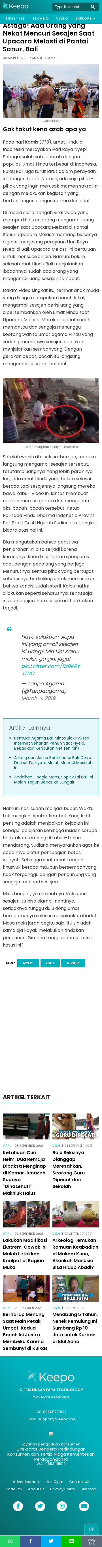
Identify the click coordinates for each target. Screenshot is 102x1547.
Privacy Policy (62, 1489)
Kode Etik (14, 1489)
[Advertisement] (51, 1032)
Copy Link (91, 1542)
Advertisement (26, 1481)
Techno (41, 18)
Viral (7, 1146)
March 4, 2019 (38, 698)
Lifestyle (15, 18)
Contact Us (79, 1481)
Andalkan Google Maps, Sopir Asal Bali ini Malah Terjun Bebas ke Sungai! (53, 779)
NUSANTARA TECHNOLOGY (57, 1389)
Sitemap (88, 1489)
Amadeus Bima (44, 58)
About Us (36, 1489)
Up (92, 1529)
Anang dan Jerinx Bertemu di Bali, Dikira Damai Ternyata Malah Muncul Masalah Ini (53, 763)
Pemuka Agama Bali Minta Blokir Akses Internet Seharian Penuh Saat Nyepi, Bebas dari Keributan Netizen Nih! (51, 743)
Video (62, 18)
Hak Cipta (54, 1481)
